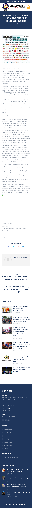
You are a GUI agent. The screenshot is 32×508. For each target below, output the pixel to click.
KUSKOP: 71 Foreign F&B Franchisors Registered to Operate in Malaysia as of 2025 (21, 358)
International (8, 442)
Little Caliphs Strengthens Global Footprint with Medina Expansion (16, 485)
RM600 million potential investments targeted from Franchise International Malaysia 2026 (21, 345)
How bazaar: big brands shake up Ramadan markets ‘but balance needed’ (21, 319)
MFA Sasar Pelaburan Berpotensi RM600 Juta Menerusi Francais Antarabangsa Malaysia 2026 (20, 332)
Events (6, 436)
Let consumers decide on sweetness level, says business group (21, 308)
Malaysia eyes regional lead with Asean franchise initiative (21, 370)
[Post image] (7, 309)
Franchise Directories (10, 433)
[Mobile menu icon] (28, 7)
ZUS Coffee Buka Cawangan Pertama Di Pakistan (18, 493)
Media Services (8, 445)
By (19, 237)
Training (6, 439)
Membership (8, 429)
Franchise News (7, 37)
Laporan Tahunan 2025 (11, 457)
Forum (6, 448)
